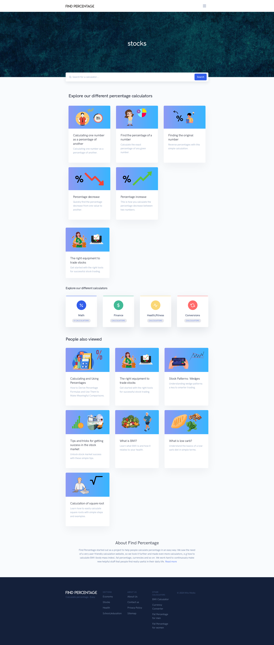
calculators (118, 321)
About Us (132, 596)
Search (200, 76)
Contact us (133, 602)
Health (106, 607)
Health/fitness (155, 315)
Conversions (192, 315)
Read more (171, 561)
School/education (112, 613)
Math (81, 315)
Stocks (106, 602)
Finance (118, 315)
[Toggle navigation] (204, 6)
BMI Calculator (160, 599)
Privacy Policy (134, 607)
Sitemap (131, 613)
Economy (108, 596)
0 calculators (81, 321)
